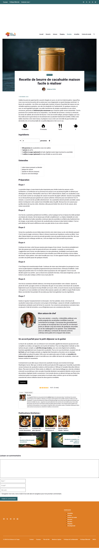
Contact (32, 539)
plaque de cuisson (27, 169)
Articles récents (28, 392)
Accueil (41, 34)
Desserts (48, 34)
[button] (94, 34)
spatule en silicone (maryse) (30, 171)
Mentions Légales (56, 539)
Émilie (54, 89)
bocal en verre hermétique (30, 173)
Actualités (76, 34)
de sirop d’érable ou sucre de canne (42, 154)
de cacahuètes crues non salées (36, 148)
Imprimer (23, 382)
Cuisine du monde (86, 34)
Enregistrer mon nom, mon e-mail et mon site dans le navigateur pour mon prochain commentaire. (32, 494)
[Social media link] (83, 2)
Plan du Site (46, 539)
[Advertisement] (49, 17)
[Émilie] (23, 400)
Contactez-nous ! (25, 2)
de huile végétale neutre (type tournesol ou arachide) (47, 152)
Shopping (62, 34)
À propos (5, 2)
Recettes (69, 34)
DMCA (94, 539)
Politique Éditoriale (14, 2)
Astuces (55, 34)
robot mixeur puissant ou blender (32, 167)
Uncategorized (71, 525)
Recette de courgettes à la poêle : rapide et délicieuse (72, 441)
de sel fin (27, 150)
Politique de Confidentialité (71, 539)
